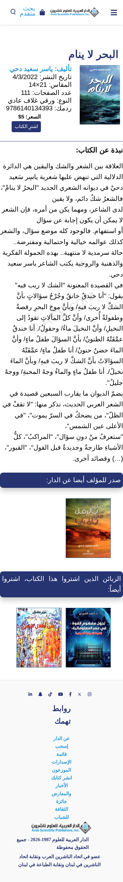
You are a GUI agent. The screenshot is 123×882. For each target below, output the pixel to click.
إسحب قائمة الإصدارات (61, 754)
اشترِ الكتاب (26, 126)
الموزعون (61, 769)
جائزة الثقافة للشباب (61, 809)
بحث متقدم (27, 11)
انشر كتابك (61, 777)
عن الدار (61, 738)
